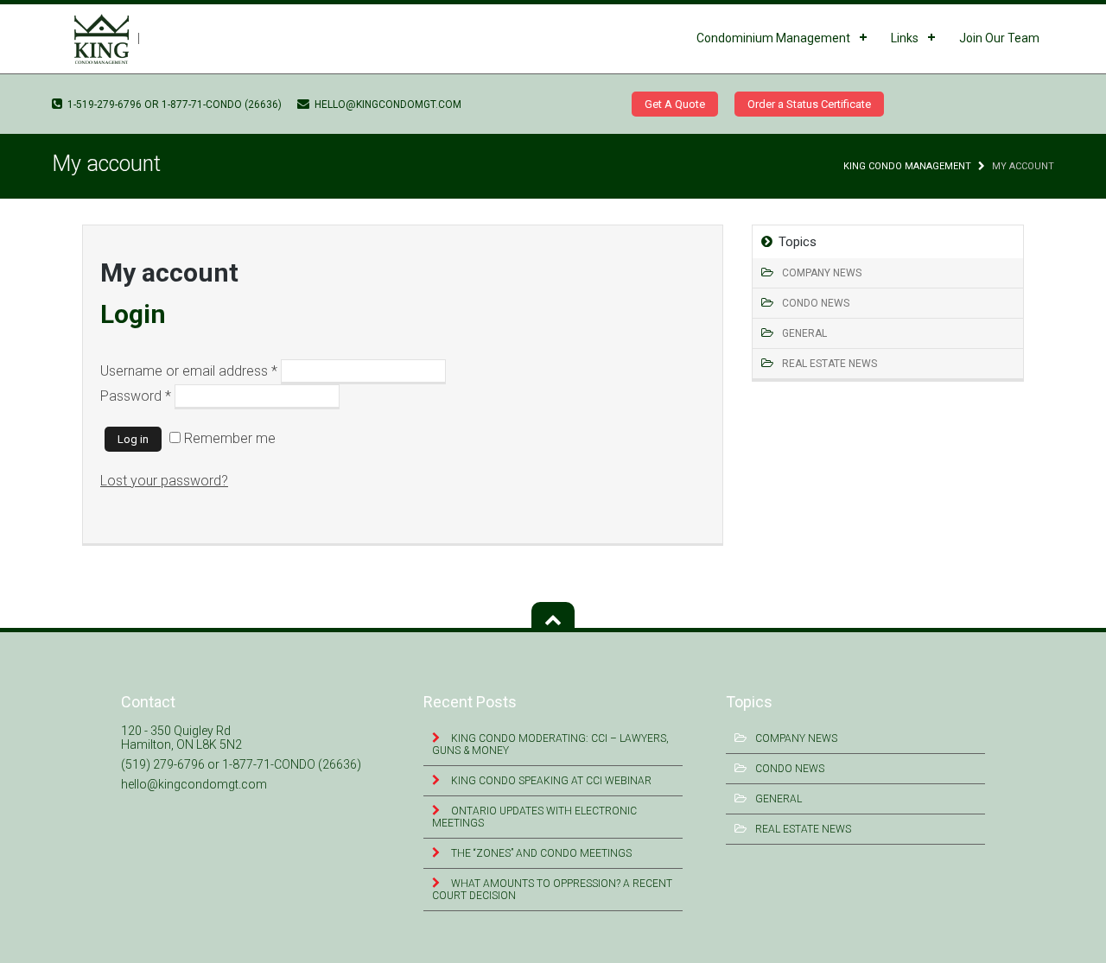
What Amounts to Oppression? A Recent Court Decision (552, 889)
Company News (821, 273)
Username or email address (188, 371)
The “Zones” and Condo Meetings (540, 853)
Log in (133, 439)
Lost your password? (164, 480)
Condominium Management (773, 38)
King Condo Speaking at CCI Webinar (550, 781)
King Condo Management (907, 166)
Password (135, 396)
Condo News (815, 303)
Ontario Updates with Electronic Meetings (534, 817)
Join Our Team (999, 38)
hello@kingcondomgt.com (386, 104)
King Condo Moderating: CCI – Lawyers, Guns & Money (550, 744)
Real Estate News (829, 364)
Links (904, 38)
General (804, 333)
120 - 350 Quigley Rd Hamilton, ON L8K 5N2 (181, 737)
